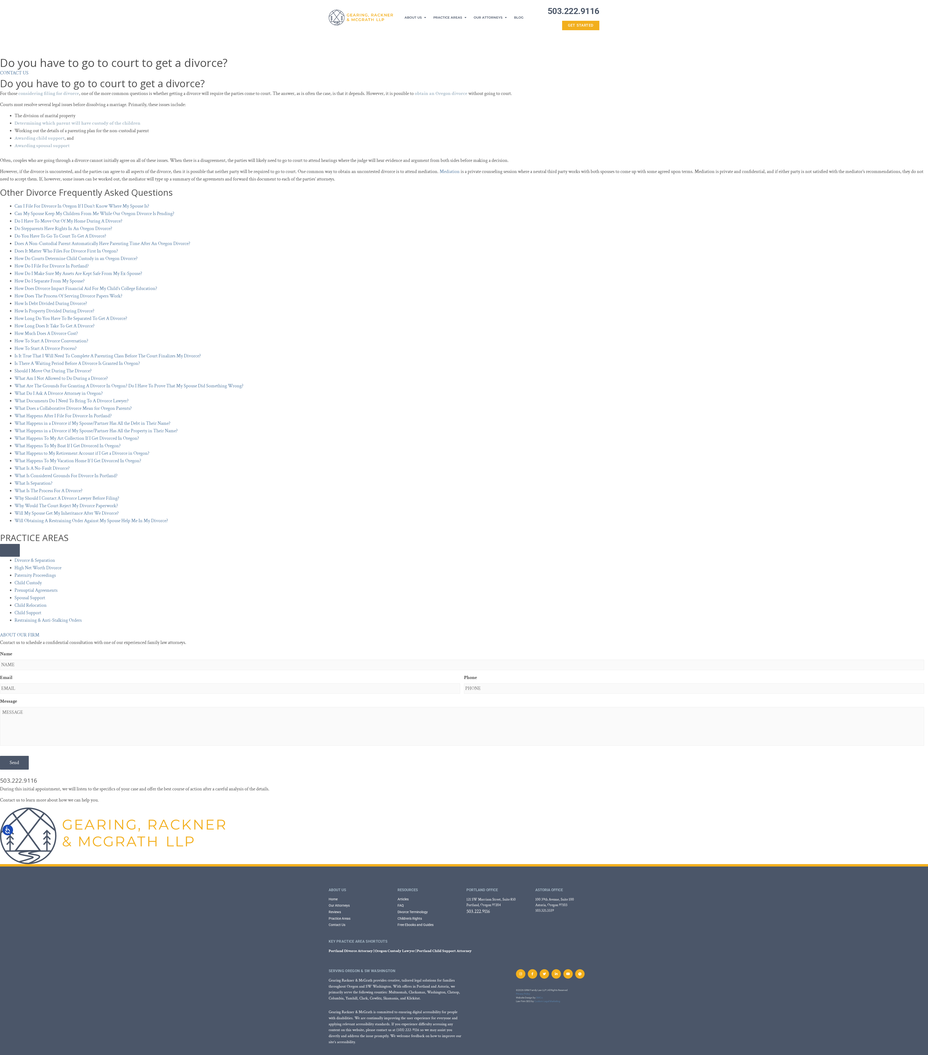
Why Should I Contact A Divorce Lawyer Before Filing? (66, 498)
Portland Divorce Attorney (351, 951)
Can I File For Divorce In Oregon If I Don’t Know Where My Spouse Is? (81, 206)
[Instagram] (520, 974)
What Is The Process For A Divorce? (48, 491)
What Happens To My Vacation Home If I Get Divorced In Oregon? (77, 461)
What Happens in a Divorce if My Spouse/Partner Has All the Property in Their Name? (96, 431)
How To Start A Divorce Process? (45, 348)
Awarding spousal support (42, 146)
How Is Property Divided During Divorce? (54, 311)
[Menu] (10, 550)
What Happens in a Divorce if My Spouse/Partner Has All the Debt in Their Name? (92, 423)
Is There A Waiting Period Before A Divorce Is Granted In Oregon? (77, 363)
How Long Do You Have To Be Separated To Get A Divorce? (70, 318)
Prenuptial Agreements (36, 590)
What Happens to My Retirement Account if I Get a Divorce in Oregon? (81, 453)
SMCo (539, 997)
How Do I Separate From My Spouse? (49, 281)
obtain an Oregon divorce (441, 93)
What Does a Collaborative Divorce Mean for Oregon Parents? (73, 408)
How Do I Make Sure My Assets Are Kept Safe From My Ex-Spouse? (78, 273)
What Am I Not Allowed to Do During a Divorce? (61, 378)
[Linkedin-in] (556, 974)
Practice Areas (447, 17)
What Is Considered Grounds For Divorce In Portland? (65, 476)
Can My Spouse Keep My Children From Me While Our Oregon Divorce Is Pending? (94, 213)
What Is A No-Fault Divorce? (42, 468)
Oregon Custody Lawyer (395, 951)
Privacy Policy (523, 993)
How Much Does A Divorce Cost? (46, 333)
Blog (518, 17)
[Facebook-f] (532, 974)
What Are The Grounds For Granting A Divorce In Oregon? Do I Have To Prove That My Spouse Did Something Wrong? (128, 386)
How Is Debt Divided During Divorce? (50, 303)
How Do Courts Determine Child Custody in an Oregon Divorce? (76, 258)
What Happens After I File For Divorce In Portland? (63, 416)
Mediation (450, 171)
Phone (470, 677)
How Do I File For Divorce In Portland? (51, 266)
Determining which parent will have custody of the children (77, 123)
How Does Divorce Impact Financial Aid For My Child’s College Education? (85, 288)
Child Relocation (30, 605)
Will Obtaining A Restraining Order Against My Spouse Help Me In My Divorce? (91, 521)
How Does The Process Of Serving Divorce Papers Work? (68, 296)
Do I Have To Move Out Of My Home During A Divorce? (68, 221)
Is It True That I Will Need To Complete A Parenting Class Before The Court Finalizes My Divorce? (107, 356)
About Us (413, 17)
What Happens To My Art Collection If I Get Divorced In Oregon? (76, 438)
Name (6, 654)
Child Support (27, 613)
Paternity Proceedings (35, 575)
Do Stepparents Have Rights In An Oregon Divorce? (63, 228)
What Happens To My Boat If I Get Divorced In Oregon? (67, 446)
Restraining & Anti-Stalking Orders (48, 620)
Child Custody (28, 583)
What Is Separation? (33, 483)
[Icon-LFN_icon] (580, 974)
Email (6, 677)
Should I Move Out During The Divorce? (53, 371)
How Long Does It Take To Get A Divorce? (54, 326)
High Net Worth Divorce (37, 568)
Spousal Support (29, 598)
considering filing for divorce (48, 93)
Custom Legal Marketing (547, 1001)
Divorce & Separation (34, 560)
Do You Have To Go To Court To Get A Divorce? (60, 236)
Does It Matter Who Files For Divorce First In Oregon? (66, 251)
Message (8, 701)
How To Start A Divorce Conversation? (51, 341)
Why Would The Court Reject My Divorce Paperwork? (66, 506)
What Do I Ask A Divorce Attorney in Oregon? (58, 393)
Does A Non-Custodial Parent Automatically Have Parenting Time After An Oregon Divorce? (102, 243)
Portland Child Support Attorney (444, 951)
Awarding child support (39, 138)
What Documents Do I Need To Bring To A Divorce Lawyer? (71, 401)
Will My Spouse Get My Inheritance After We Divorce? (66, 513)
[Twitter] (544, 974)
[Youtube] (568, 974)
